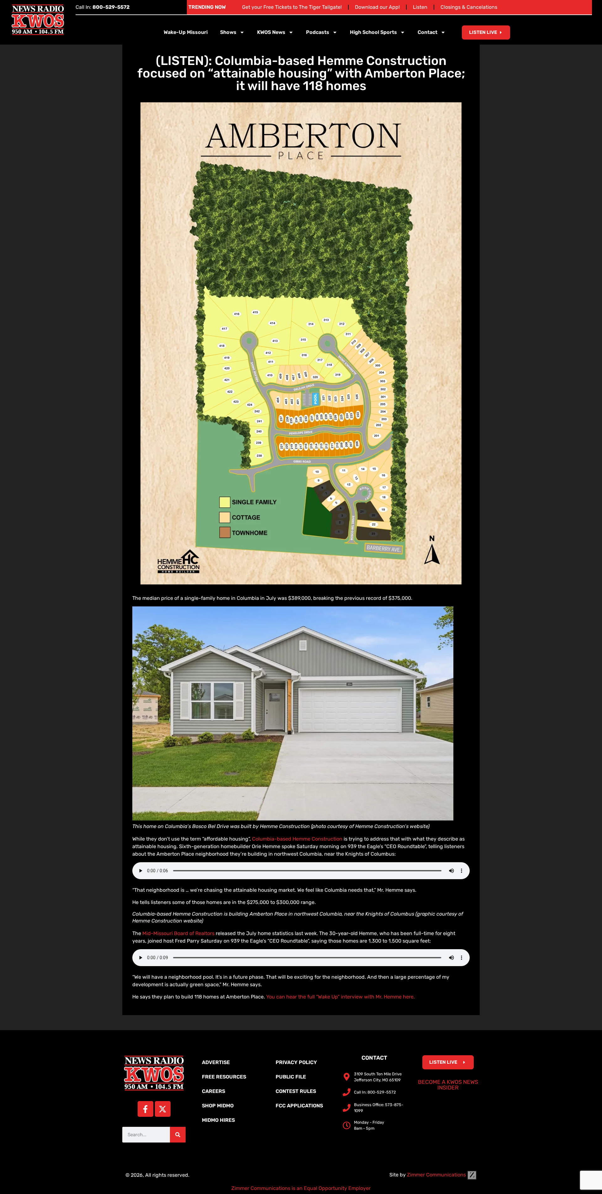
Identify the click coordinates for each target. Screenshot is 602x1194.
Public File (291, 1077)
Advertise (216, 1062)
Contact (427, 32)
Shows (228, 32)
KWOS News (271, 32)
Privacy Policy (296, 1062)
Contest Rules (296, 1091)
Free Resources (224, 1077)
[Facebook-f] (145, 1109)
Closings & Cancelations (469, 7)
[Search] (178, 1135)
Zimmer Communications (437, 1175)
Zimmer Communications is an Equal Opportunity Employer (301, 1188)
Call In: (102, 7)
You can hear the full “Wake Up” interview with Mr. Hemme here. (340, 997)
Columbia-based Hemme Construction (297, 839)
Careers (213, 1091)
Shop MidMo (218, 1106)
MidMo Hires (218, 1120)
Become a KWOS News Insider (448, 1085)
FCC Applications (299, 1106)
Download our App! (377, 7)
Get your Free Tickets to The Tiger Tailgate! (292, 7)
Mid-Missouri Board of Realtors (178, 933)
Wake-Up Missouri (186, 32)
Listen (420, 7)
